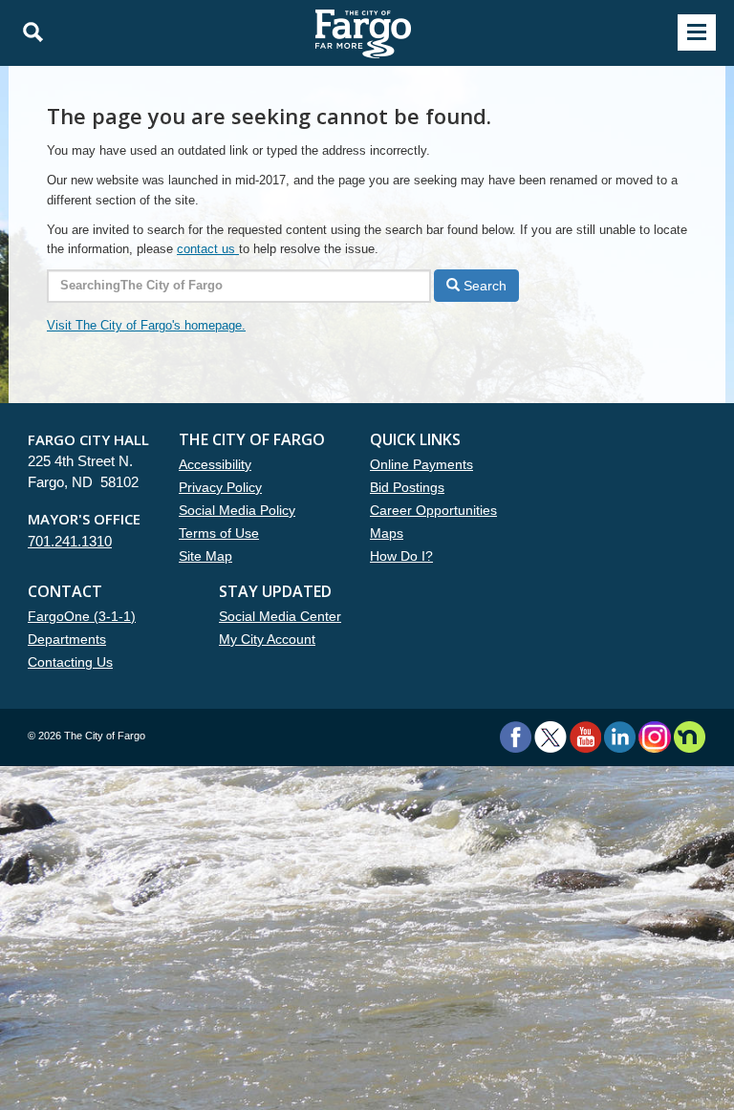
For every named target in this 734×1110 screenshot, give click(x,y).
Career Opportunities (433, 510)
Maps (386, 533)
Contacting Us (70, 662)
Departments (67, 639)
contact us (208, 249)
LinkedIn (620, 737)
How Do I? (401, 556)
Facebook (515, 737)
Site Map (205, 556)
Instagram (654, 737)
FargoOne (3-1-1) (82, 616)
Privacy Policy (220, 487)
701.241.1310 (70, 541)
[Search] (28, 32)
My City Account (267, 639)
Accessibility (215, 464)
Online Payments (421, 464)
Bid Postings (407, 487)
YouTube (585, 737)
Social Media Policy (237, 510)
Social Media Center (280, 616)
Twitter (550, 737)
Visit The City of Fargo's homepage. (146, 325)
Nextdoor (689, 737)
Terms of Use (219, 533)
